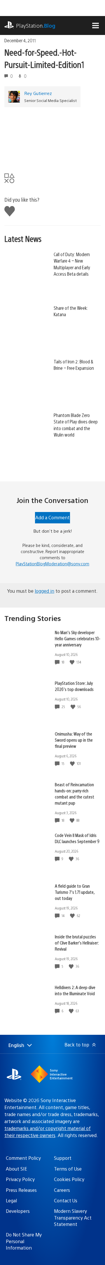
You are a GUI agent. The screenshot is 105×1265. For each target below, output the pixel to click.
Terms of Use (68, 1169)
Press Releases (21, 1190)
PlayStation (35, 25)
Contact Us (65, 1200)
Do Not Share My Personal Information (24, 1241)
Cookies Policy (69, 1179)
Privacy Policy (20, 1179)
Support (62, 1158)
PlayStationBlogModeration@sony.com (52, 563)
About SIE (16, 1169)
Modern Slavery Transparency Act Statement (73, 1217)
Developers (18, 1211)
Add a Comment (52, 517)
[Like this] (73, 662)
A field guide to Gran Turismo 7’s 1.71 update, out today (74, 892)
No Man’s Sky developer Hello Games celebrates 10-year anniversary (77, 638)
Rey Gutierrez (38, 93)
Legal (11, 1200)
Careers (62, 1190)
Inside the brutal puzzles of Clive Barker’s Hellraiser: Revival (77, 942)
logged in (44, 591)
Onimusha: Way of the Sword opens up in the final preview (74, 740)
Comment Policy (23, 1158)
